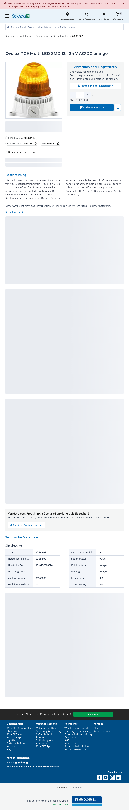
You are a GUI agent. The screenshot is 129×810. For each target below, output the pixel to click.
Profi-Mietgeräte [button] (45, 740)
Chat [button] (96, 728)
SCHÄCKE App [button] (43, 746)
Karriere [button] (11, 746)
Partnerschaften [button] (16, 743)
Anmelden (93, 714)
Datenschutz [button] (71, 737)
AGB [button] (66, 740)
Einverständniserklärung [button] (78, 734)
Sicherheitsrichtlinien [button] (76, 746)
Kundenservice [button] (102, 731)
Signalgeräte (43, 36)
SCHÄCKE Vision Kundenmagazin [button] (16, 736)
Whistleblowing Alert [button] (76, 728)
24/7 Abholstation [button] (45, 734)
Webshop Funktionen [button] (47, 728)
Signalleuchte (61, 36)
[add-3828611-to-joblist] (118, 107)
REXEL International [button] (75, 749)
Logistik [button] (11, 740)
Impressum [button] (70, 743)
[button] (7, 16)
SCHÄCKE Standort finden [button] (21, 728)
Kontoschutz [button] (43, 743)
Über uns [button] (12, 731)
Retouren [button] (41, 737)
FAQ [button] (9, 749)
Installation (26, 36)
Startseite (10, 36)
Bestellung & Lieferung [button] (48, 731)
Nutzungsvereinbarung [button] (77, 731)
